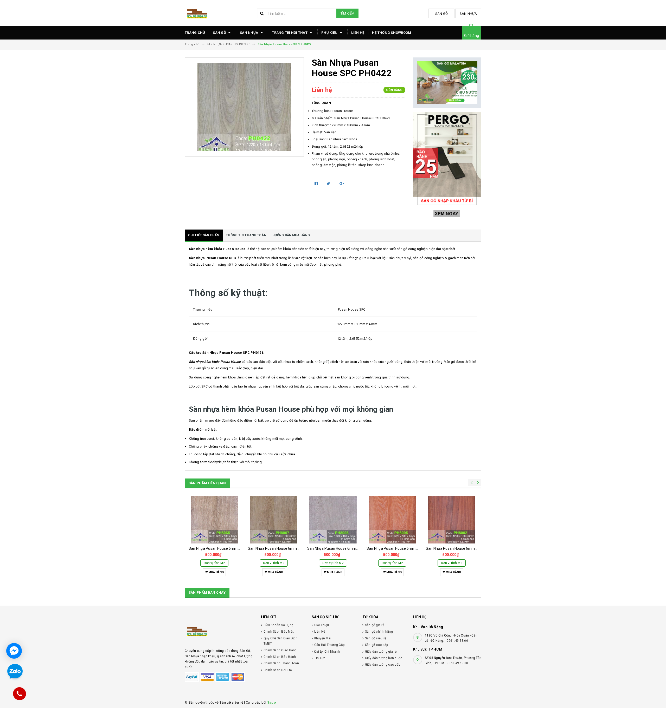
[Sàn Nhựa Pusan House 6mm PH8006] (333, 519)
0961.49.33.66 (457, 641)
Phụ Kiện (329, 33)
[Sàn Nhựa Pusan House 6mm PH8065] (214, 519)
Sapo (271, 702)
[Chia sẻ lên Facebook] (317, 183)
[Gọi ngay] (19, 693)
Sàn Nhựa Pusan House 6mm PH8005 (398, 548)
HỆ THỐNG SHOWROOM (391, 33)
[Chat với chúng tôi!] (14, 651)
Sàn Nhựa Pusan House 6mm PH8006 (338, 548)
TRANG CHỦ (195, 33)
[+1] (342, 183)
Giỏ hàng (471, 36)
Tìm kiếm (347, 13)
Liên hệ (357, 33)
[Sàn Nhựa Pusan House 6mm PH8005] (392, 519)
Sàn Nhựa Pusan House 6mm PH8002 (457, 548)
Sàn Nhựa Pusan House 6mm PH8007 (279, 548)
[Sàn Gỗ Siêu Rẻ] (219, 630)
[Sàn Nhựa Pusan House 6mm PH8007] (273, 519)
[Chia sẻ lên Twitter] (329, 183)
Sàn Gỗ (441, 14)
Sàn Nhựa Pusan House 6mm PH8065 (220, 548)
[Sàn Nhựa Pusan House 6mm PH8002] (451, 519)
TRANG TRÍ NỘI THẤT (290, 33)
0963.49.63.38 (457, 663)
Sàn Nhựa (468, 14)
